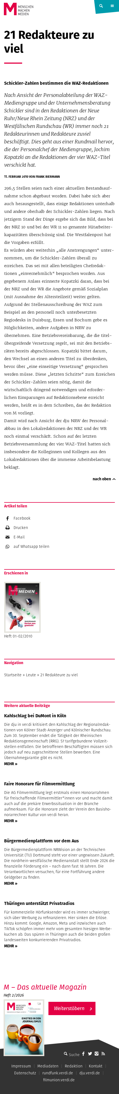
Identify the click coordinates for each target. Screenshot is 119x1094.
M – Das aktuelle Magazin (45, 987)
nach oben (102, 479)
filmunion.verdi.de (59, 1080)
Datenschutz (25, 1073)
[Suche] (65, 1053)
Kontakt (95, 1066)
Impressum (21, 1066)
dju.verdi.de (89, 1073)
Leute (31, 675)
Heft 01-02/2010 (18, 636)
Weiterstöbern (69, 1008)
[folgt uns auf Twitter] (90, 1053)
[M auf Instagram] (96, 1053)
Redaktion (73, 1066)
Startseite (13, 675)
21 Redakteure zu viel (59, 675)
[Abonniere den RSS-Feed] (103, 1053)
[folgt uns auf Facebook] (83, 1053)
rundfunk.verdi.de (57, 1073)
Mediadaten (47, 1066)
